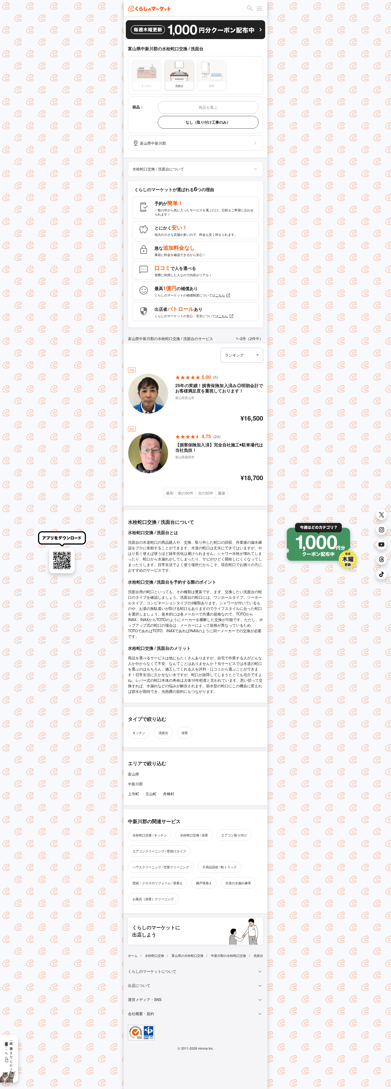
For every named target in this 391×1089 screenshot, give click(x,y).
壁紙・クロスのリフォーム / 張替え (157, 883)
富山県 (133, 774)
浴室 (184, 732)
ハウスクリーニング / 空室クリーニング (160, 867)
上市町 (133, 793)
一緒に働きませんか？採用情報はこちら (9, 1054)
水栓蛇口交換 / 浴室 (194, 835)
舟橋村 (168, 793)
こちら (220, 295)
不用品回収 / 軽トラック (219, 867)
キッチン (138, 732)
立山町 (151, 793)
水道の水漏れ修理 (238, 883)
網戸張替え (204, 883)
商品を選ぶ (208, 107)
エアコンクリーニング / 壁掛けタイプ (159, 851)
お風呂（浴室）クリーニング (153, 899)
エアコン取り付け (234, 835)
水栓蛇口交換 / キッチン (149, 835)
